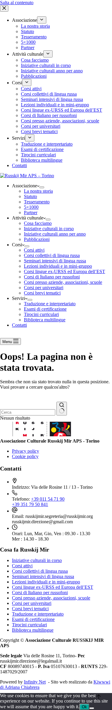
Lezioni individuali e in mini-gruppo (58, 266)
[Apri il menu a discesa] (41, 187)
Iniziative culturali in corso (49, 228)
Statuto (30, 196)
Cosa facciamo (38, 223)
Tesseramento (37, 201)
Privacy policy (25, 451)
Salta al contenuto (16, 2)
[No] (91, 708)
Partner (30, 212)
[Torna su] (99, 697)
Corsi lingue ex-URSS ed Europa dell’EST (64, 271)
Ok (84, 707)
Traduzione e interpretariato (50, 303)
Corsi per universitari (43, 287)
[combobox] (27, 412)
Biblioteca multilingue (44, 319)
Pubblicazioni (37, 239)
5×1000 (31, 207)
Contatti (19, 325)
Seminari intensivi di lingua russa (55, 260)
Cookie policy (25, 456)
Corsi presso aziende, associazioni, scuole (63, 282)
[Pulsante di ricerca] (61, 408)
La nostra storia (38, 191)
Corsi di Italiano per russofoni (52, 276)
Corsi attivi (34, 250)
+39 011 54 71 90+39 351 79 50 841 (38, 501)
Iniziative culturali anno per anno (55, 233)
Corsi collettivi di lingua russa (52, 255)
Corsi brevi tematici (42, 292)
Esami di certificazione (45, 309)
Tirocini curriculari (41, 314)
